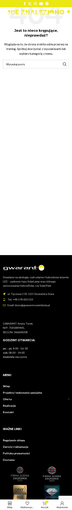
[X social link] (30, 4)
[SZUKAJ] (64, 64)
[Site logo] (37, 12)
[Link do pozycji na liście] (36, 299)
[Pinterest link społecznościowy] (47, 4)
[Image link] (24, 267)
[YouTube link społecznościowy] (41, 4)
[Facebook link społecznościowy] (24, 4)
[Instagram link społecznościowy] (35, 4)
